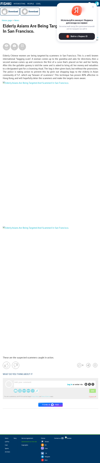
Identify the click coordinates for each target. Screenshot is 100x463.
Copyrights (24, 445)
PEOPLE (30, 3)
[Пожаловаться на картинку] (32, 219)
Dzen (46, 460)
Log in (69, 384)
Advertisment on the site (29, 441)
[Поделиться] (88, 365)
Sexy (15, 438)
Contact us (57, 438)
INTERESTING (19, 3)
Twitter (47, 441)
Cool (38, 3)
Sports (7, 448)
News (16, 20)
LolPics (7, 441)
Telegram (47, 457)
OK (46, 445)
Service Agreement (27, 438)
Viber (46, 448)
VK (46, 453)
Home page (7, 20)
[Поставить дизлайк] (15, 365)
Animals (7, 452)
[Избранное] (95, 365)
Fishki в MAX (50, 404)
